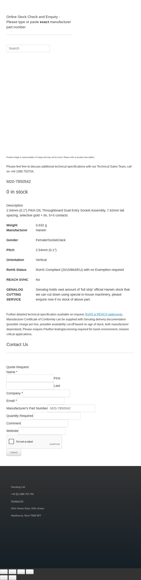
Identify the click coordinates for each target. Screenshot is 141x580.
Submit (13, 452)
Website (12, 431)
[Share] (21, 571)
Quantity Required (19, 416)
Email (11, 401)
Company (14, 393)
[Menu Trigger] (129, 8)
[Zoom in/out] (4, 571)
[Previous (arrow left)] (4, 577)
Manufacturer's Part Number (27, 408)
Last (57, 386)
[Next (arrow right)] (12, 577)
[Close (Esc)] (30, 571)
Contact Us (17, 501)
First (57, 378)
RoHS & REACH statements (103, 314)
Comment (13, 423)
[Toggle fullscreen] (12, 571)
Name (11, 372)
